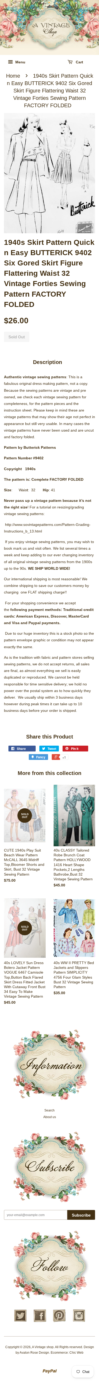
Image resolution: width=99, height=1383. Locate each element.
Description (47, 362)
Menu (19, 62)
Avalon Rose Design (34, 1352)
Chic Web (76, 1352)
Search (49, 1110)
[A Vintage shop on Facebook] (39, 1321)
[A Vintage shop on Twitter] (20, 1321)
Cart (79, 62)
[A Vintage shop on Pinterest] (59, 1321)
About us (49, 1117)
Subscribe (81, 1215)
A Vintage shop (43, 1347)
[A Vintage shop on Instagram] (79, 1321)
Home (13, 76)
